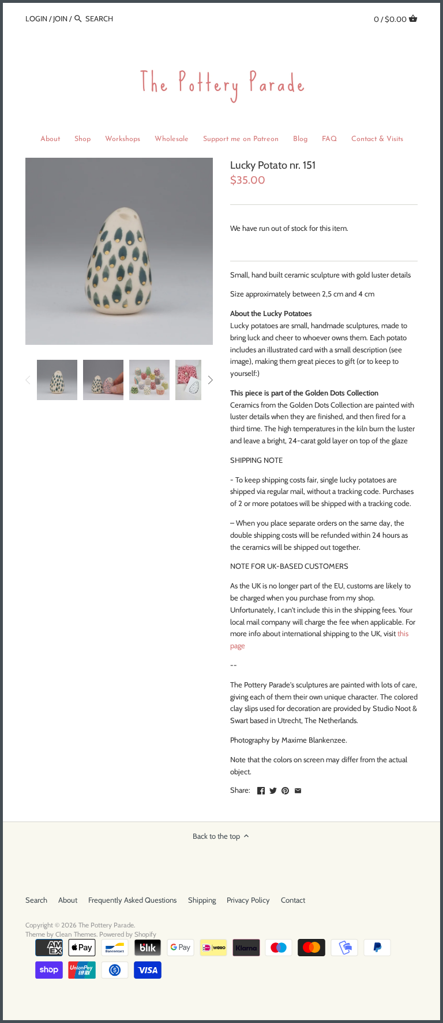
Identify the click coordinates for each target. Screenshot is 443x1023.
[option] (57, 380)
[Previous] (28, 380)
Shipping (202, 899)
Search (36, 899)
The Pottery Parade (106, 925)
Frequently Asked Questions (132, 899)
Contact (293, 899)
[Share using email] (298, 788)
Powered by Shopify (127, 934)
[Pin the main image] (285, 788)
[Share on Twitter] (273, 788)
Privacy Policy (248, 899)
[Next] (210, 380)
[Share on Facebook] (261, 788)
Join (60, 18)
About (67, 899)
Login (36, 18)
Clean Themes (75, 934)
